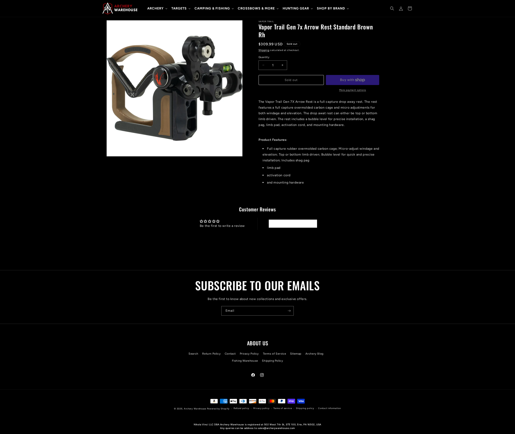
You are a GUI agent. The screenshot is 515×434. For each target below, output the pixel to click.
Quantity (264, 57)
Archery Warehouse (195, 408)
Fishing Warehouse (245, 360)
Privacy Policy (249, 353)
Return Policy (211, 353)
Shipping (264, 50)
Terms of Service (274, 353)
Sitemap (295, 353)
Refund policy (241, 408)
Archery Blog (314, 353)
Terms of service (282, 408)
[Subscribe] (289, 311)
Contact (230, 353)
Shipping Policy (272, 360)
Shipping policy (305, 408)
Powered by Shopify (218, 408)
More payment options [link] (352, 90)
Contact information (329, 408)
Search (193, 353)
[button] (157, 8)
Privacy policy (261, 408)
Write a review (292, 223)
